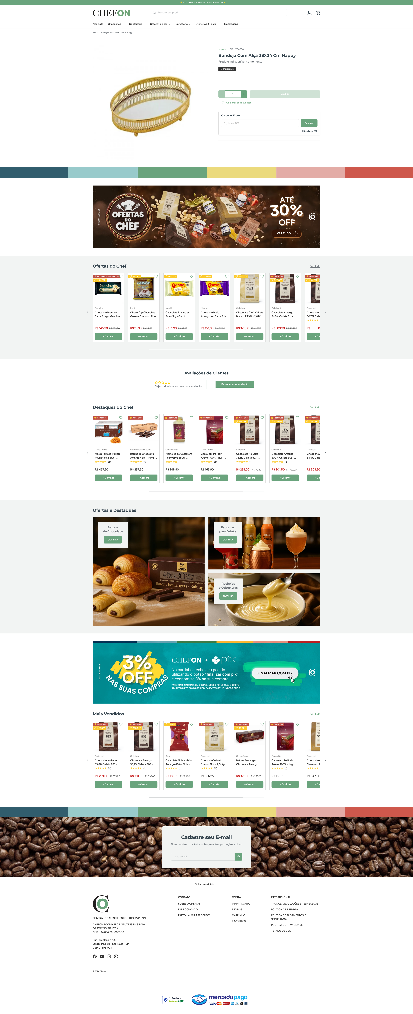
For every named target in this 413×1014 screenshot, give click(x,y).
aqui (219, 2)
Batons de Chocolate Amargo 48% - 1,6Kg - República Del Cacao (143, 457)
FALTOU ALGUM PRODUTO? (194, 915)
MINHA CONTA (241, 903)
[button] (318, 13)
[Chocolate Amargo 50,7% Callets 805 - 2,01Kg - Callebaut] (285, 429)
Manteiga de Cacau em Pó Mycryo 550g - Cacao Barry (179, 457)
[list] (150, 102)
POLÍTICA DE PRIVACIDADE (287, 924)
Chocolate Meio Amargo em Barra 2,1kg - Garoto (214, 316)
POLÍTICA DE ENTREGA (284, 909)
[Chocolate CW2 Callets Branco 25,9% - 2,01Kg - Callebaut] (249, 288)
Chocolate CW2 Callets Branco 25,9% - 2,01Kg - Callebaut (249, 316)
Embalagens (231, 23)
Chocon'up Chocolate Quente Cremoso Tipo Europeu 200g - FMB (143, 316)
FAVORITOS (239, 921)
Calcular (309, 123)
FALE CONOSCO (188, 909)
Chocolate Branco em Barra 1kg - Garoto (178, 314)
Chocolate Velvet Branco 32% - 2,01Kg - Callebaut (214, 764)
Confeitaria (135, 23)
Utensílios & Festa (206, 23)
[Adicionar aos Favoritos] (121, 276)
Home (95, 33)
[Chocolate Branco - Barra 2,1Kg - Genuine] (108, 288)
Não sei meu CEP (309, 131)
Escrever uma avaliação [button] (234, 384)
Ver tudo (98, 23)
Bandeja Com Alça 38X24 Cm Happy (116, 33)
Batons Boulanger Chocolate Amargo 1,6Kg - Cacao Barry (247, 764)
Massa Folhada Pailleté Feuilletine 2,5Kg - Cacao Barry (107, 457)
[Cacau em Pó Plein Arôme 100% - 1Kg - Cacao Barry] (214, 429)
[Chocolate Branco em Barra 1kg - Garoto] (179, 288)
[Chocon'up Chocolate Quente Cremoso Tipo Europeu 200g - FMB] (143, 288)
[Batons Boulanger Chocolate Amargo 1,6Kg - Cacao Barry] (249, 736)
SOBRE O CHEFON (189, 903)
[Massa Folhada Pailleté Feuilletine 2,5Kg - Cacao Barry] (108, 429)
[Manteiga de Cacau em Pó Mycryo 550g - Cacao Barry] (179, 429)
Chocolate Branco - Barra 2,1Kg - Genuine (107, 314)
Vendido (285, 94)
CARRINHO (238, 915)
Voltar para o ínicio (204, 884)
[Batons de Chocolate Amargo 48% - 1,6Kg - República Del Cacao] (143, 429)
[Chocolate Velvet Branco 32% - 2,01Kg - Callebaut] (214, 736)
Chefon (103, 971)
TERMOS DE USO (281, 930)
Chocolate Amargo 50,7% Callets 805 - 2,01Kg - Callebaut (318, 316)
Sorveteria (181, 23)
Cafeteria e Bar (158, 23)
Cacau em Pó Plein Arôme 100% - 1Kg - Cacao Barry (212, 457)
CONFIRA (113, 539)
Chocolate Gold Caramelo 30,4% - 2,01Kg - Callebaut (317, 764)
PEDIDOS (237, 909)
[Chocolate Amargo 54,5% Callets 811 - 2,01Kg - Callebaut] (285, 288)
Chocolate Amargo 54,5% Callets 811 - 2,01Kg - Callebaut (282, 316)
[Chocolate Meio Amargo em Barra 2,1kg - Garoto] (214, 288)
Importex (222, 49)
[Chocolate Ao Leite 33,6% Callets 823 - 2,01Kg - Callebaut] (249, 429)
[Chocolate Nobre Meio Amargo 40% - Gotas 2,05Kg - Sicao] (179, 736)
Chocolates (114, 23)
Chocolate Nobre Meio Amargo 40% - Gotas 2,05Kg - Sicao (178, 764)
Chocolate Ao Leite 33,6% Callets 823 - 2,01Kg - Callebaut (247, 457)
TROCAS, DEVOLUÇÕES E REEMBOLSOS (294, 903)
